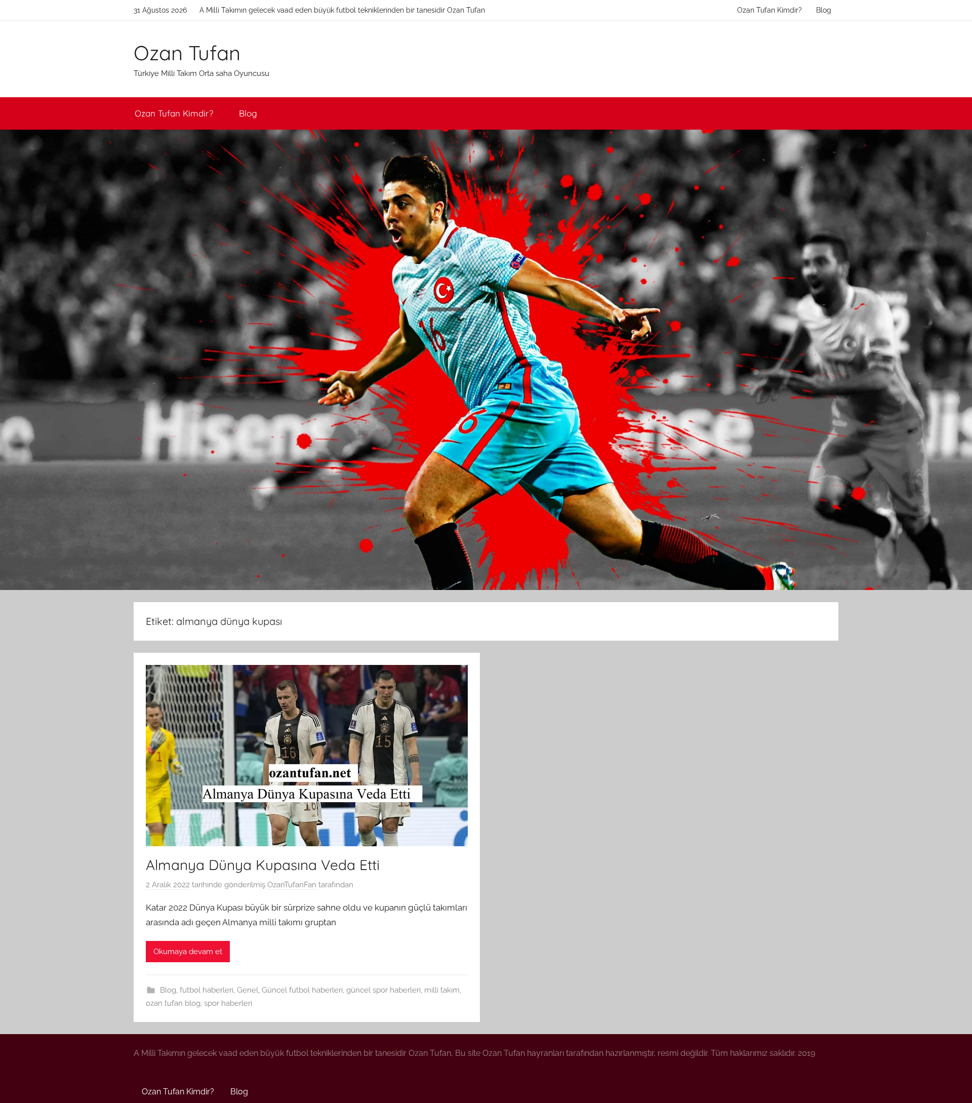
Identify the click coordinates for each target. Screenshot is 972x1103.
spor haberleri (228, 1003)
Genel (247, 990)
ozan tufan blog (173, 1003)
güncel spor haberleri (383, 990)
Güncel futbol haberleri (302, 990)
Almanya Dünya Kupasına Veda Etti (263, 865)
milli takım (442, 990)
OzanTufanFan (291, 884)
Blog (823, 10)
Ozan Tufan (187, 52)
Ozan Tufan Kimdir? (769, 10)
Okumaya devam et (187, 951)
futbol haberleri (206, 990)
